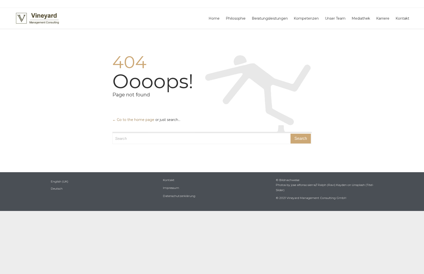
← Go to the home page (133, 119)
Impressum (171, 188)
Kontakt (168, 180)
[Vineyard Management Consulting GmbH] (37, 18)
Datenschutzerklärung (179, 196)
